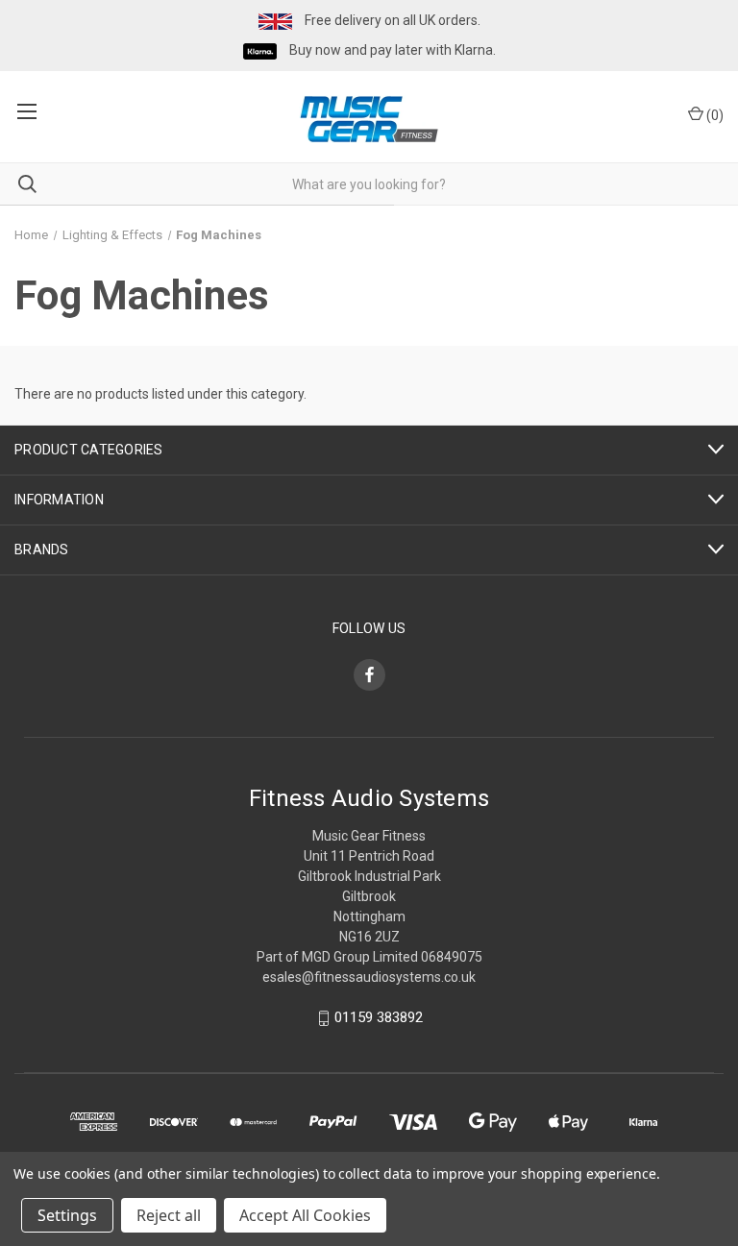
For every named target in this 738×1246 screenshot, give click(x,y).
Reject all (168, 1215)
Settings (67, 1215)
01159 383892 (378, 1018)
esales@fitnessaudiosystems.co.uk (369, 977)
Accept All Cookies (305, 1215)
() (713, 115)
